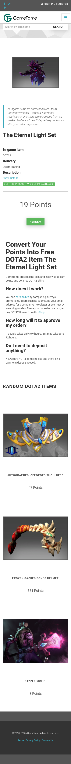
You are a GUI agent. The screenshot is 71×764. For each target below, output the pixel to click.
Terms (21, 740)
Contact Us (47, 740)
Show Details (10, 178)
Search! (59, 26)
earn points (22, 296)
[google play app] (5, 7)
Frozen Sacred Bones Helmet (35, 578)
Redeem (35, 221)
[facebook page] (4, 3)
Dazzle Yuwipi (36, 681)
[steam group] (9, 3)
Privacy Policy (33, 740)
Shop (41, 312)
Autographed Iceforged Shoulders (35, 475)
